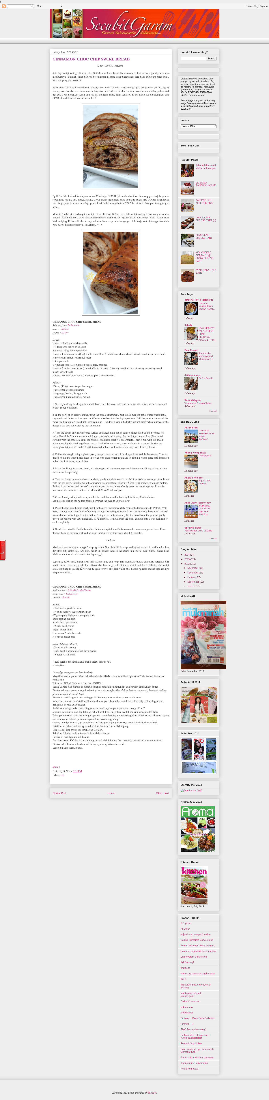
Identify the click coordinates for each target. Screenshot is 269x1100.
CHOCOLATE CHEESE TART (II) (206, 219)
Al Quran (185, 928)
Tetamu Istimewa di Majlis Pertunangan (206, 166)
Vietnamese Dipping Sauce (198, 403)
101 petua (186, 923)
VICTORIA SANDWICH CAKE (206, 184)
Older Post (162, 793)
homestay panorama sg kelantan (198, 973)
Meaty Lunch (205, 455)
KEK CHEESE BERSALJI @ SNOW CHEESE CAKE (205, 256)
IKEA (183, 979)
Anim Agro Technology (197, 502)
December (193, 568)
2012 (187, 564)
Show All (212, 411)
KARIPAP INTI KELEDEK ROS (204, 201)
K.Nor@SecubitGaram (79, 590)
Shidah (65, 329)
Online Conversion (190, 1001)
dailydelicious (192, 375)
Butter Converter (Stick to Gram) (198, 945)
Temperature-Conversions (194, 1063)
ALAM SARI (191, 427)
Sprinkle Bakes (192, 527)
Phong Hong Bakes (195, 452)
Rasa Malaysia (192, 400)
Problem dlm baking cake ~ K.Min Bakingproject (195, 1036)
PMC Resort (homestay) (193, 1029)
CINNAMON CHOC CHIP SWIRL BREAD (91, 59)
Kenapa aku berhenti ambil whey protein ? (206, 356)
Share (55, 767)
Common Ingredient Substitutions (198, 951)
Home (111, 793)
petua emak (187, 1007)
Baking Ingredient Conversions (197, 940)
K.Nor (64, 332)
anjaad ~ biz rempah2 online (195, 934)
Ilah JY (188, 325)
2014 (187, 554)
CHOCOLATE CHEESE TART (204, 236)
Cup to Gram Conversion (194, 956)
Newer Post (59, 793)
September (193, 581)
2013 (187, 559)
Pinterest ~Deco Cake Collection (198, 1018)
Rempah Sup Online (191, 1043)
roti (62, 775)
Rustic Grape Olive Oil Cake (198, 530)
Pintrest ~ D (187, 1024)
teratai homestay (189, 1068)
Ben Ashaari (191, 350)
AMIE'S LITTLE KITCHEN (198, 300)
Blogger (152, 1092)
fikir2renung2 (187, 962)
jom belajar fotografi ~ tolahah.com (192, 994)
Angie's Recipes (193, 477)
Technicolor (74, 325)
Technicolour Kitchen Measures (197, 1057)
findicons (185, 967)
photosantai (187, 1012)
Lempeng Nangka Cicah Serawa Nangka (207, 306)
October (192, 577)
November (193, 572)
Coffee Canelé (206, 378)
